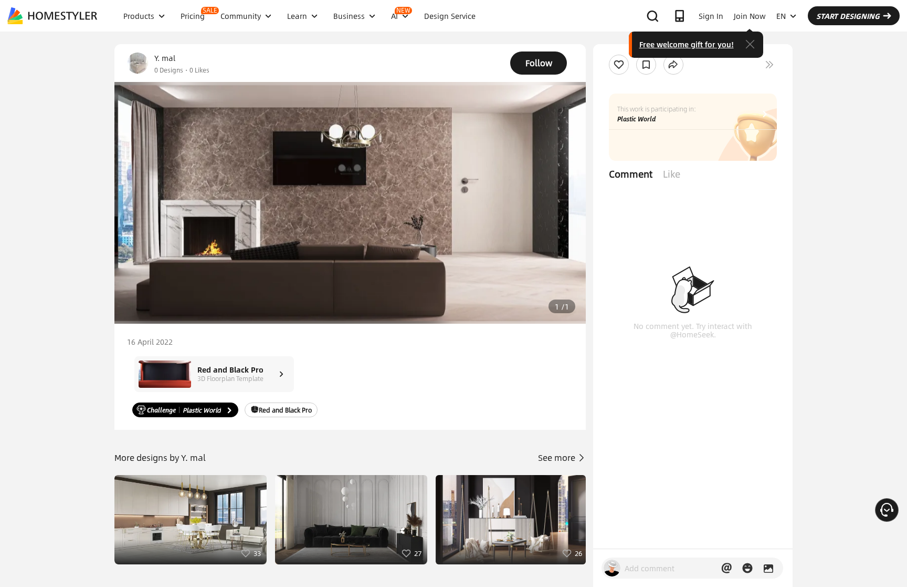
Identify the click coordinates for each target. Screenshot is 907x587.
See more (557, 457)
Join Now (750, 16)
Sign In (711, 16)
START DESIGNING (848, 16)
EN (781, 16)
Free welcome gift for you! (686, 44)
